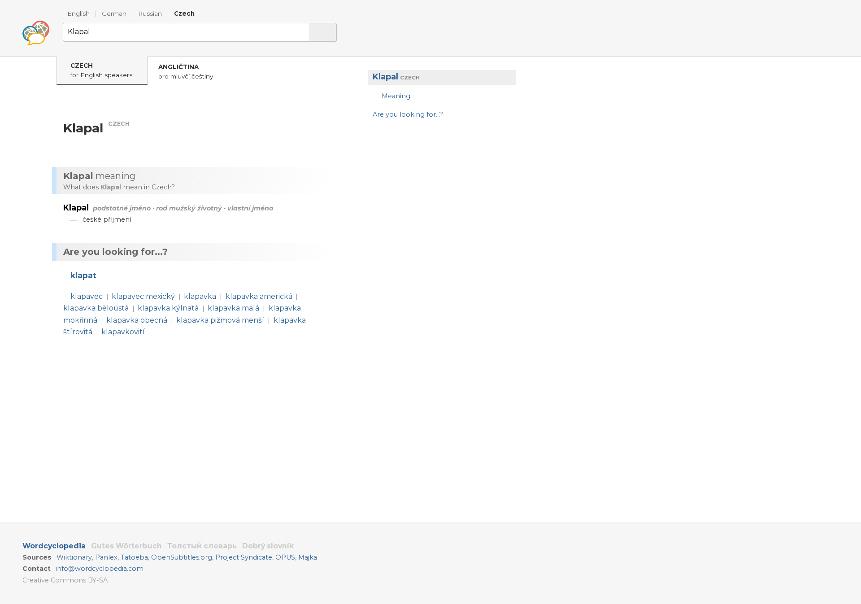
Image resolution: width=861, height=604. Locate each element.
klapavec (86, 296)
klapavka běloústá (96, 308)
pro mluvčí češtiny (185, 71)
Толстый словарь (202, 546)
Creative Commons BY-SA (65, 580)
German (114, 13)
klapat (83, 275)
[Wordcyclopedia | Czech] (35, 33)
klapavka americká (259, 296)
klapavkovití (123, 332)
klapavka (200, 296)
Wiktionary (74, 557)
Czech (184, 13)
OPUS (285, 557)
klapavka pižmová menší (220, 320)
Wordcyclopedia (54, 546)
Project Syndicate (243, 557)
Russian (150, 13)
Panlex (106, 557)
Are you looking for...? (408, 114)
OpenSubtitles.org (181, 557)
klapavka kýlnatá (168, 308)
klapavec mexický (143, 296)
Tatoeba (134, 557)
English (78, 13)
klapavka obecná (136, 320)
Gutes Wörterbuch (126, 546)
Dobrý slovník (268, 546)
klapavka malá (233, 308)
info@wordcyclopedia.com (100, 569)
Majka (307, 557)
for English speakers (101, 70)
